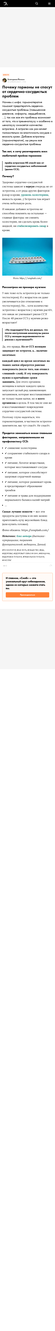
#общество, (33, 550)
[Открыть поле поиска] (37, 3)
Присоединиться (27, 595)
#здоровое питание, (12, 556)
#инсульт (6, 560)
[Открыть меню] (49, 3)
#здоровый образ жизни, (26, 553)
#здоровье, (8, 553)
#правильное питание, (34, 556)
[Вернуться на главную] (6, 3)
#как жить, (22, 550)
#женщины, (44, 553)
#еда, (42, 550)
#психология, (9, 550)
